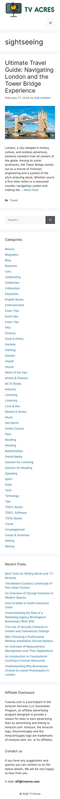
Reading (10, 439)
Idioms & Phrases (16, 378)
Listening (11, 395)
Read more (31, 190)
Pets (8, 434)
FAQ (7, 327)
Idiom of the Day (16, 372)
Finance (10, 333)
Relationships (14, 451)
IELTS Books (13, 383)
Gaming (10, 350)
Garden (10, 355)
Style (8, 484)
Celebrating (12, 277)
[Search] (50, 220)
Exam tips (11, 316)
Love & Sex (12, 406)
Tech (8, 490)
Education (11, 294)
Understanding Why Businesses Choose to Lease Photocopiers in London (27, 670)
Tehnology (12, 496)
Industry (10, 389)
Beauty (9, 249)
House (9, 366)
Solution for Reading (18, 467)
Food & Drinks (14, 338)
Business (11, 265)
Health (9, 361)
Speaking (11, 473)
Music (9, 417)
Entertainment (14, 305)
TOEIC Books (13, 518)
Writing (9, 540)
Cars (8, 271)
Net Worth (12, 423)
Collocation (12, 288)
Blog (8, 260)
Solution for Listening (19, 462)
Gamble (10, 344)
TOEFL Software (16, 512)
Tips (8, 501)
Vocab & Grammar (17, 535)
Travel (14, 200)
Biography (11, 254)
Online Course (14, 428)
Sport (8, 479)
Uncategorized (15, 529)
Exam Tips (12, 310)
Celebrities (12, 282)
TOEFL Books (14, 507)
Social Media (13, 456)
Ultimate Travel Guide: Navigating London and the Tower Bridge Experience (29, 76)
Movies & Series (15, 411)
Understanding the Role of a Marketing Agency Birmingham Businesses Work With (25, 617)
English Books (14, 299)
